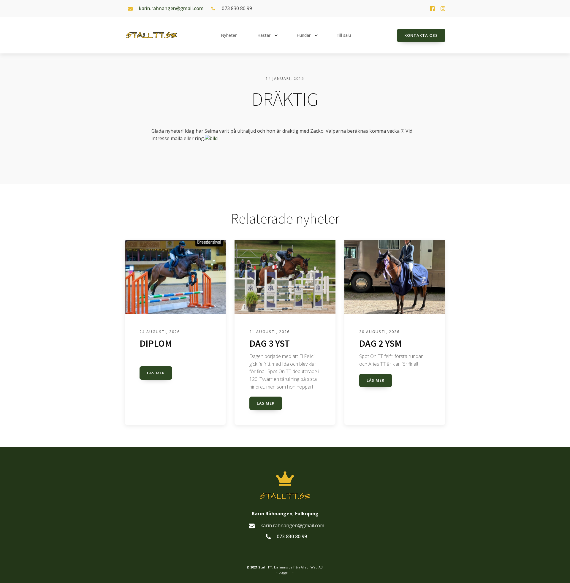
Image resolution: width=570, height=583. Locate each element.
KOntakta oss (421, 35)
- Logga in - (285, 572)
